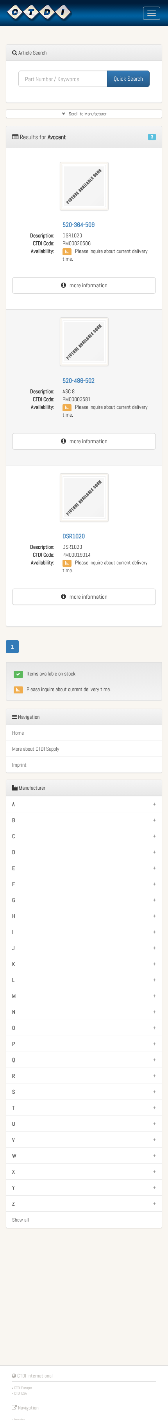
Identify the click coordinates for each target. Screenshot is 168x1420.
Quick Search (128, 78)
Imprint (19, 764)
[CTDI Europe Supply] (39, 12)
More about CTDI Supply (35, 748)
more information (86, 285)
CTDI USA (20, 1393)
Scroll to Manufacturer (85, 114)
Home (18, 732)
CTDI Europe (23, 1387)
